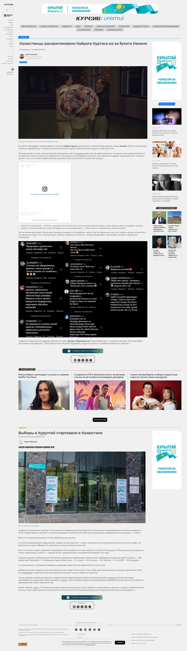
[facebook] (99, 629)
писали (79, 153)
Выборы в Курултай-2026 (138, 643)
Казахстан (10, 72)
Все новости (29, 26)
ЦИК (52, 447)
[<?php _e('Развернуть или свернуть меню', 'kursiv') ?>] (12, 69)
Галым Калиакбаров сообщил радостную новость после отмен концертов (153, 375)
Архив (11, 46)
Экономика (9, 39)
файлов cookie (90, 644)
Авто (11, 25)
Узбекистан (9, 74)
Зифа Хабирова (30, 442)
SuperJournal (9, 34)
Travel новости (49, 26)
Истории (10, 22)
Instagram (23, 62)
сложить (112, 578)
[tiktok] (90, 629)
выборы (21, 447)
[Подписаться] (110, 625)
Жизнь (88, 26)
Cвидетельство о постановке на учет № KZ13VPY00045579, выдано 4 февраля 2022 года (41, 632)
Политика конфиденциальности (141, 634)
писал (36, 587)
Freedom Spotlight (7, 63)
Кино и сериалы (106, 26)
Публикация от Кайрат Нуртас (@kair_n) (45, 219)
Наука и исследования (165, 26)
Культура (124, 26)
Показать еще (100, 420)
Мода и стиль (141, 26)
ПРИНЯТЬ (119, 642)
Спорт (11, 41)
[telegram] (81, 629)
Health (11, 36)
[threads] (94, 629)
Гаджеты (67, 26)
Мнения (10, 43)
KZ (12, 9)
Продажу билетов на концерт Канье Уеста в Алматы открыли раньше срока (164, 133)
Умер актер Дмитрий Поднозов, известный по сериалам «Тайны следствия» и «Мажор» (165, 199)
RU (7, 9)
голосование (30, 447)
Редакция (10, 56)
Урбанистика (114, 30)
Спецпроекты (9, 61)
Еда (78, 26)
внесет (64, 580)
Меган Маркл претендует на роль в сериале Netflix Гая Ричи (43, 375)
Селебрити (84, 30)
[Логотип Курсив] (8, 4)
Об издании (81, 634)
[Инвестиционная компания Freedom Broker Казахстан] (8, 15)
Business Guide (8, 29)
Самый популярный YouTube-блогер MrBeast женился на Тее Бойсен (165, 166)
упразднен (27, 573)
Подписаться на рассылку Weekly (86, 622)
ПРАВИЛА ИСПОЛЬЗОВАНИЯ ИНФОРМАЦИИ (143, 640)
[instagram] (76, 629)
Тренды (98, 30)
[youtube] (85, 629)
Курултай (47, 447)
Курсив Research (8, 27)
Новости (10, 20)
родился (46, 341)
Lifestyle (10, 32)
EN (10, 9)
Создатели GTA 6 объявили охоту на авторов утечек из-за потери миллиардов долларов (99, 375)
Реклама (10, 59)
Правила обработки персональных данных (144, 637)
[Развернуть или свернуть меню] (12, 51)
